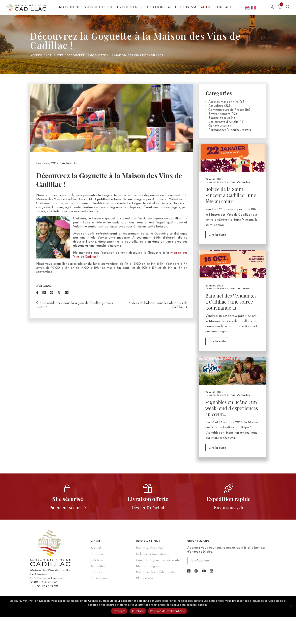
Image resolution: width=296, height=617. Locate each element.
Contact (223, 7)
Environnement (219, 114)
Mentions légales (148, 566)
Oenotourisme (218, 126)
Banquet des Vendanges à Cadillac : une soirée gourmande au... (231, 301)
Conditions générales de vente (158, 560)
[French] (253, 7)
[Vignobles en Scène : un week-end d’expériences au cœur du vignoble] (232, 370)
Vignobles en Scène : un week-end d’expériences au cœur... (231, 408)
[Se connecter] (272, 7)
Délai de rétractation (151, 554)
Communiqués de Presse (226, 110)
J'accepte (119, 611)
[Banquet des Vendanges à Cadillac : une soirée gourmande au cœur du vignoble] (232, 264)
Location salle (161, 7)
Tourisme (189, 7)
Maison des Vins (76, 7)
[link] (188, 571)
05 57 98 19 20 (47, 586)
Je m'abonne (199, 560)
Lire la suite (217, 235)
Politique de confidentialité (155, 572)
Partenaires (99, 578)
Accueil (36, 55)
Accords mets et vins (223, 101)
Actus (207, 7)
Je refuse (137, 611)
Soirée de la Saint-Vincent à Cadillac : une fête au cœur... (230, 195)
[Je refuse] (291, 606)
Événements (130, 7)
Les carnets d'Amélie (223, 122)
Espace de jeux (219, 118)
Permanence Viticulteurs (226, 130)
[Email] (66, 293)
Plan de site (144, 578)
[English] (247, 7)
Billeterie (97, 560)
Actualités (54, 55)
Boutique (105, 7)
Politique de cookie (149, 548)
